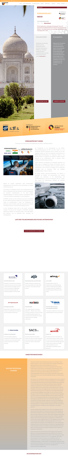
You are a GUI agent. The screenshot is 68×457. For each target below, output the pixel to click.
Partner (42, 3)
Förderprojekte (42, 56)
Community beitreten (59, 101)
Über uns (53, 3)
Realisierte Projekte (36, 3)
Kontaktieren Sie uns (42, 101)
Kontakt (58, 3)
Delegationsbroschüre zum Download (34, 231)
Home (21, 3)
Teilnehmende (40, 7)
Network (63, 3)
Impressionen (47, 3)
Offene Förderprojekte (27, 3)
